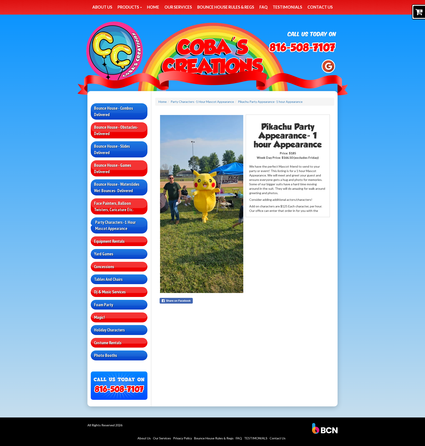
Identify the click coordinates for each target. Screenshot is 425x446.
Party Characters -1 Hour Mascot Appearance (115, 225)
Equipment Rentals (109, 241)
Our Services (178, 7)
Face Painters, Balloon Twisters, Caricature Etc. (113, 206)
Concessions (104, 267)
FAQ (263, 7)
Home (153, 7)
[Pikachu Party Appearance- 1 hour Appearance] (202, 204)
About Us (102, 7)
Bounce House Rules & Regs (225, 7)
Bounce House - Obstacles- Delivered (116, 130)
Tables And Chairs (108, 279)
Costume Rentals (108, 343)
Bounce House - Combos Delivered (113, 111)
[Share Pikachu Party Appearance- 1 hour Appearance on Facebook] (202, 301)
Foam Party (103, 305)
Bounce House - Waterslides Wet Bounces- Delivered (116, 187)
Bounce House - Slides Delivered (112, 149)
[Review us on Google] (328, 66)
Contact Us (320, 7)
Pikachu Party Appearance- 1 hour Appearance (270, 101)
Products (129, 7)
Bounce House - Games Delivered (112, 168)
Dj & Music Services (110, 292)
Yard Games (103, 254)
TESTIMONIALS (287, 7)
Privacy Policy (182, 438)
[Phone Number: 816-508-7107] (302, 48)
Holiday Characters (109, 330)
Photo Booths (105, 355)
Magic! (99, 317)
